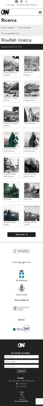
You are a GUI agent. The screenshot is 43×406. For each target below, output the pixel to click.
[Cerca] (26, 1)
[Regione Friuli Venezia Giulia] (21, 251)
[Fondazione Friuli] (21, 308)
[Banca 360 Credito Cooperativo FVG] (21, 328)
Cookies (22, 398)
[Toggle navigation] (40, 12)
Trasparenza (22, 399)
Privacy (22, 396)
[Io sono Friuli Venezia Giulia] (21, 262)
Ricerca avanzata (24, 27)
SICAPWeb (25, 401)
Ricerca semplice (7, 27)
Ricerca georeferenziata (10, 33)
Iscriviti (21, 371)
